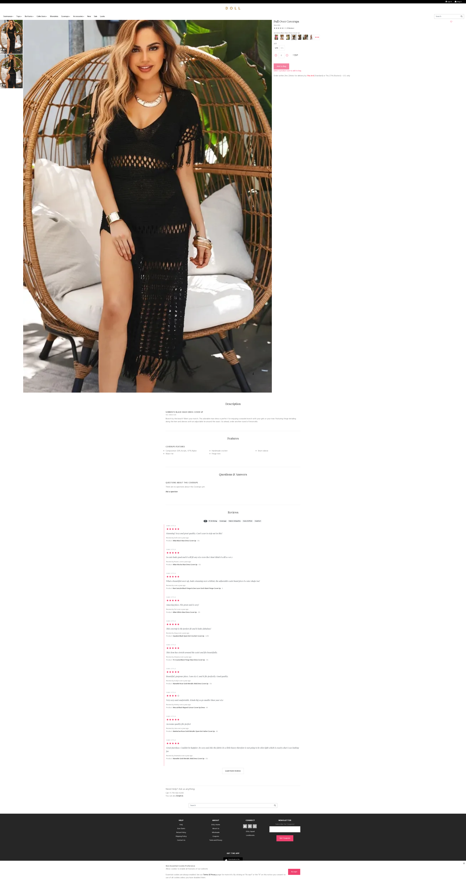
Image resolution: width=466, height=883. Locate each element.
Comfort (258, 521)
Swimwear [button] (7, 16)
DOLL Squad (250, 831)
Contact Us (181, 840)
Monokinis (54, 16)
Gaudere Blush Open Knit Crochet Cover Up (188, 636)
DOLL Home (215, 824)
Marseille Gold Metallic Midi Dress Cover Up (188, 758)
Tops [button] (18, 16)
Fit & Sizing (213, 521)
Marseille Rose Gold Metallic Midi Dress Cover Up (190, 683)
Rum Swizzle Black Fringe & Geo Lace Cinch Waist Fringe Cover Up (197, 588)
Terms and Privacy (215, 840)
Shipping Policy (181, 836)
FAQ (181, 824)
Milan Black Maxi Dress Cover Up (184, 540)
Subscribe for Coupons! (284, 824)
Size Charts (181, 828)
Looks (102, 16)
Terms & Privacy (209, 874)
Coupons (215, 836)
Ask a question (172, 491)
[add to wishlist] (451, 21)
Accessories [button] (78, 16)
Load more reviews (233, 771)
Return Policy (181, 832)
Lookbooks (250, 835)
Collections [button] (41, 16)
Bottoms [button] (28, 16)
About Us (215, 828)
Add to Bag (281, 66)
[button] (41, 206)
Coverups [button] (65, 16)
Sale (95, 16)
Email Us (179, 796)
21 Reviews (290, 28)
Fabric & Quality (234, 521)
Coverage (223, 521)
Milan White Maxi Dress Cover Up (185, 612)
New (89, 16)
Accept (294, 871)
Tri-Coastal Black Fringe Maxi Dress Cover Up (189, 660)
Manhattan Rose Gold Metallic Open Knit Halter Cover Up (194, 731)
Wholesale (216, 832)
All (205, 521)
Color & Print (247, 521)
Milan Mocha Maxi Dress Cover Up (185, 564)
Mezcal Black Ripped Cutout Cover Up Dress (189, 707)
